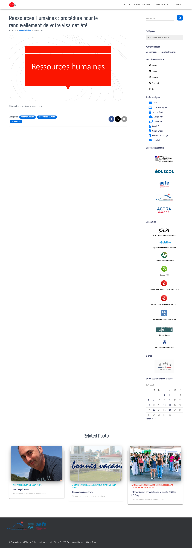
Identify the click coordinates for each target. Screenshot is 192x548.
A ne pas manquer (27, 117)
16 (170, 405)
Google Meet (158, 140)
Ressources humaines (47, 117)
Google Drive (158, 116)
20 (154, 410)
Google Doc (156, 126)
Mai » (154, 419)
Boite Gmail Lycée (160, 107)
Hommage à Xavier (21, 489)
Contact (177, 5)
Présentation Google (160, 135)
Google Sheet (157, 130)
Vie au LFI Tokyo (35, 485)
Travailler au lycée (142, 5)
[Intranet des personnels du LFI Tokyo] (12, 4)
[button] (151, 5)
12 (149, 405)
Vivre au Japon (162, 5)
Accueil (127, 5)
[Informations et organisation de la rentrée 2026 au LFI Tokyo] (155, 463)
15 (164, 405)
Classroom (158, 121)
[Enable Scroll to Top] (187, 543)
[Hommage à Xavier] (36, 463)
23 (170, 410)
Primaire (151, 485)
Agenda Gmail (158, 112)
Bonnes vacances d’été (82, 491)
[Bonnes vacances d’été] (96, 463)
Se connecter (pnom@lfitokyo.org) (161, 52)
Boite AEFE (157, 102)
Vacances (92, 485)
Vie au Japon (16, 121)
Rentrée (159, 485)
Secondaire (168, 485)
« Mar (148, 419)
